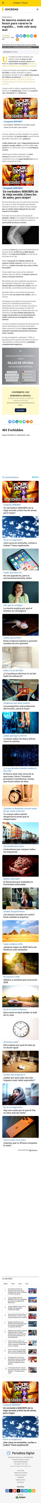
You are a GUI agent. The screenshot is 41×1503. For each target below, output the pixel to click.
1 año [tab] (26, 1284)
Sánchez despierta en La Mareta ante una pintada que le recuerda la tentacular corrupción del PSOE (17, 1324)
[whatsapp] (29, 1490)
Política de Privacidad (20, 1473)
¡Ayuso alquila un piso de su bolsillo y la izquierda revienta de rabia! (17, 1308)
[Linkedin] (24, 35)
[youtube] (14, 1490)
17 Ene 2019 (5, 37)
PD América (6, 35)
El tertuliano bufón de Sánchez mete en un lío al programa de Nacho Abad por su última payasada (17, 1291)
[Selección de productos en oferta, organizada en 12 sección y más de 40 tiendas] (20, 351)
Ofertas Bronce (29, 380)
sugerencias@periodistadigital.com (20, 1466)
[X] (11, 1490)
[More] (17, 39)
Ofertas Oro (28, 374)
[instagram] (22, 1490)
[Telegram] (31, 35)
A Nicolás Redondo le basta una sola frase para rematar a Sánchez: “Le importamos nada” (17, 1370)
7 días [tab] (13, 1284)
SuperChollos (28, 371)
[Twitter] (20, 35)
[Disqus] (20, 1183)
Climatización (12, 372)
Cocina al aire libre (12, 375)
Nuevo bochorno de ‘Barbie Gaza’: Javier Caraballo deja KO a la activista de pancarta (17, 1351)
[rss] (33, 1490)
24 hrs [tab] (6, 1284)
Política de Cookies (20, 1475)
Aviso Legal (20, 1470)
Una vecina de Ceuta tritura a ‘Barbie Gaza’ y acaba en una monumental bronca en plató (17, 1315)
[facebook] (7, 1490)
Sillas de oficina (12, 380)
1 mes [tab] (20, 1284)
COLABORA (20, 410)
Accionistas (20, 1482)
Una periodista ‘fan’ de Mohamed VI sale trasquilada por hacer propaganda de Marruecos (17, 1300)
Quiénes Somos (20, 1480)
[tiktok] (18, 1490)
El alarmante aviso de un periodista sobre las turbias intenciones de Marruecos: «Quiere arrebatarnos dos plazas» (17, 1360)
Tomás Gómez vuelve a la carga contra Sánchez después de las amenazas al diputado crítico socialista (17, 1343)
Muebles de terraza (12, 377)
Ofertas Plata (28, 377)
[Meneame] (35, 35)
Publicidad (20, 1477)
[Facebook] (17, 35)
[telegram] (26, 1490)
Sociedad (11, 9)
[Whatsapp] (28, 35)
